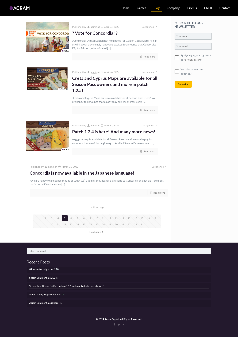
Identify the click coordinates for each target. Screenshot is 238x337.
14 (122, 218)
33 (135, 224)
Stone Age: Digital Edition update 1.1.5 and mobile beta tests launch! (66, 286)
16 (135, 218)
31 (122, 224)
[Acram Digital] (19, 8)
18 (148, 218)
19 (154, 218)
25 (84, 224)
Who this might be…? (44, 269)
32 (129, 224)
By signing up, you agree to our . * (196, 57)
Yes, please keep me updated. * (192, 71)
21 (58, 224)
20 (51, 224)
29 (109, 224)
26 (90, 224)
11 (103, 218)
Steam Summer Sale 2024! (43, 277)
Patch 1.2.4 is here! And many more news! (113, 131)
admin (94, 26)
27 (96, 224)
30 (116, 224)
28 (103, 224)
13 (116, 218)
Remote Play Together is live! (45, 294)
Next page (95, 231)
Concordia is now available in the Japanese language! (82, 172)
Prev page (98, 207)
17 (142, 218)
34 (142, 224)
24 (77, 224)
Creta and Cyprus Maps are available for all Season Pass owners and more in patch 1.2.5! (114, 84)
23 (71, 224)
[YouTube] (123, 324)
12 (109, 218)
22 (64, 224)
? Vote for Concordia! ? (95, 33)
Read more (149, 56)
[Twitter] (119, 324)
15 (129, 218)
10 (96, 218)
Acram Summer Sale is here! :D (45, 302)
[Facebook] (114, 324)
